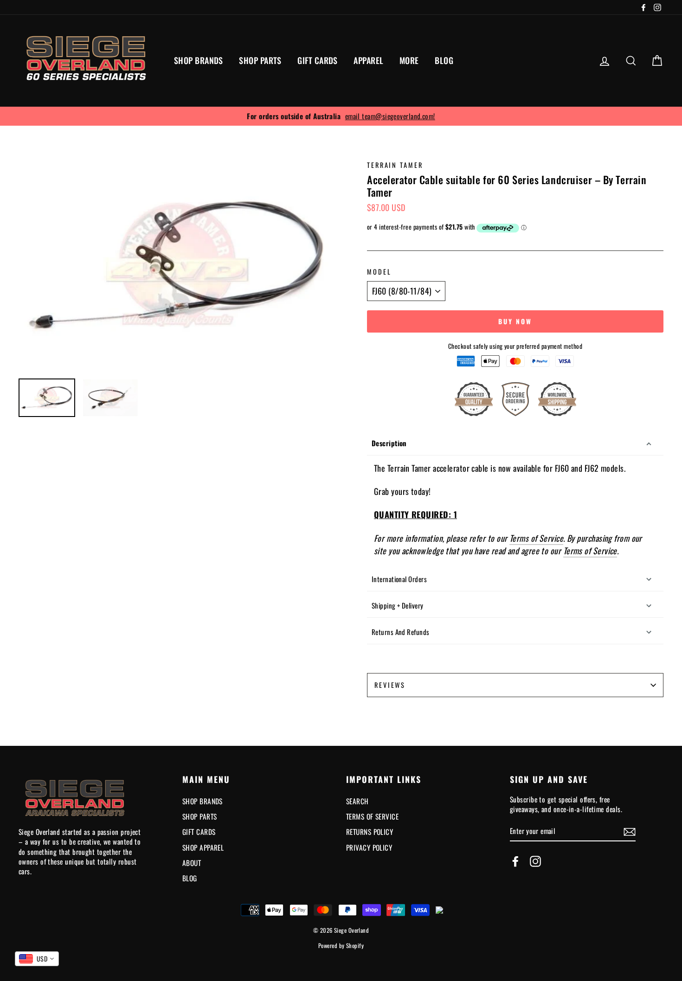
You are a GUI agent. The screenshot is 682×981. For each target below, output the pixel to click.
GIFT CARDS (317, 60)
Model (379, 271)
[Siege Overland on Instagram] (535, 861)
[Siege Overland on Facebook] (515, 861)
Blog (189, 878)
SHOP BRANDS (198, 60)
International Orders (399, 579)
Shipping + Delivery (398, 605)
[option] (341, 116)
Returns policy (369, 832)
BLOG (444, 60)
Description (389, 443)
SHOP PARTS (260, 60)
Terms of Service (536, 538)
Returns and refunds (401, 632)
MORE (409, 60)
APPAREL (368, 60)
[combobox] (37, 958)
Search (357, 801)
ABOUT (191, 863)
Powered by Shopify (341, 945)
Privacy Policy (369, 847)
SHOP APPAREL (203, 847)
